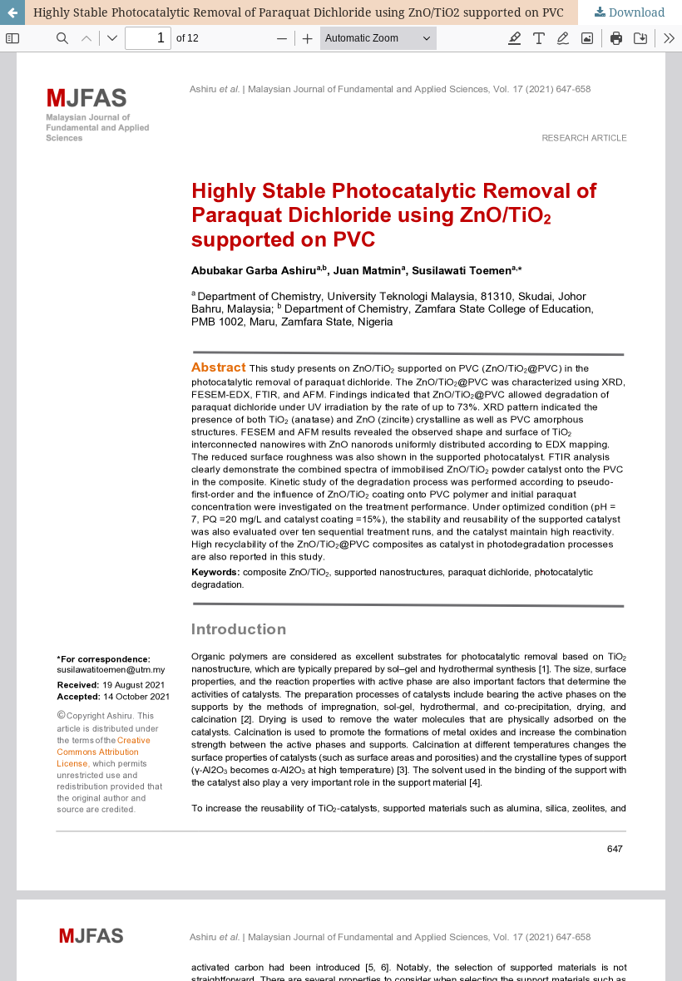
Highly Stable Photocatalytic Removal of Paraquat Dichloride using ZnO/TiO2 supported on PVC (298, 12)
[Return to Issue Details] (12, 12)
